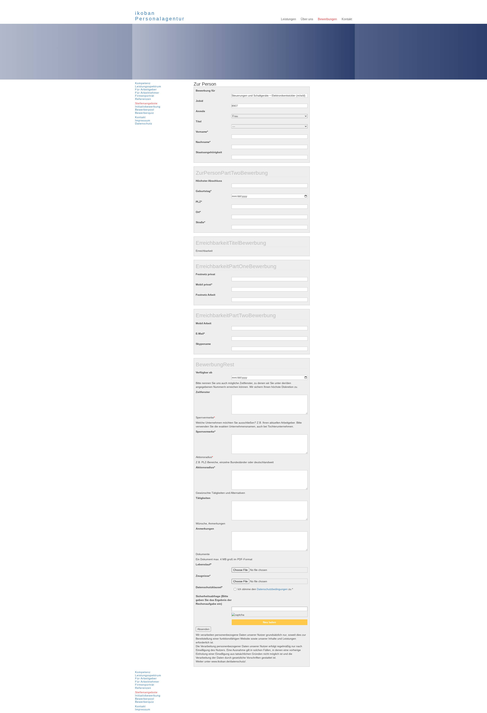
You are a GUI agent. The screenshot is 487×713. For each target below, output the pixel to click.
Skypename (203, 343)
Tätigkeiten (203, 497)
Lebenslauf (203, 564)
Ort (198, 212)
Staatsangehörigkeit (209, 152)
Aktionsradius (205, 467)
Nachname (203, 141)
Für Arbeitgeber (146, 89)
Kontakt (140, 117)
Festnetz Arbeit (205, 294)
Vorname (202, 131)
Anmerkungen (205, 528)
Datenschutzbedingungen (272, 589)
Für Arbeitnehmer (147, 92)
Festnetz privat (205, 274)
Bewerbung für (205, 90)
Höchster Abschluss (209, 180)
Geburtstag (203, 191)
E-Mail (200, 333)
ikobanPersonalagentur (160, 16)
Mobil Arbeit (203, 323)
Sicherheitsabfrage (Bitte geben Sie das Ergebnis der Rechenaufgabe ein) (214, 600)
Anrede (200, 111)
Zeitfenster (203, 392)
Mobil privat (204, 284)
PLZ (199, 201)
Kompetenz (142, 83)
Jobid (199, 100)
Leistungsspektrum (148, 86)
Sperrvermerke (205, 431)
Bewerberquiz (144, 113)
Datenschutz (143, 123)
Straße (200, 222)
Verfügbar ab (204, 372)
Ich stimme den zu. (265, 589)
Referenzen (143, 99)
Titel (198, 121)
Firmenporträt (144, 95)
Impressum (142, 120)
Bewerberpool (144, 109)
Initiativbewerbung (147, 106)
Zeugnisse (203, 575)
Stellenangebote (146, 103)
